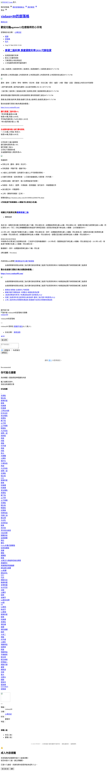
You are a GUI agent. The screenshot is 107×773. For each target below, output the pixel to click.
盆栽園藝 (4, 538)
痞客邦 (16, 326)
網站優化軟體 (6, 568)
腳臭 (2, 403)
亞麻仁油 (4, 515)
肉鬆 (2, 441)
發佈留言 (4, 353)
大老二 (3, 634)
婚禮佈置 (4, 582)
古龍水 (3, 677)
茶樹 (2, 672)
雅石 (2, 540)
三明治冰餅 (5, 411)
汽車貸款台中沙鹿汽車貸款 (24, 261)
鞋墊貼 (3, 428)
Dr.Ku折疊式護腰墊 (8, 545)
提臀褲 (3, 689)
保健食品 (4, 513)
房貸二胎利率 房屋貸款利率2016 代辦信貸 (28, 50)
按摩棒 (3, 647)
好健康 (3, 510)
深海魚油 (4, 523)
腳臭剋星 (4, 400)
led (2, 604)
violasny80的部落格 (15, 16)
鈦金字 (3, 609)
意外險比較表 (6, 530)
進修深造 (17, 332)
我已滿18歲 (5, 769)
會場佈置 (4, 585)
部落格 (7, 39)
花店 (2, 577)
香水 (2, 674)
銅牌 (2, 595)
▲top (3, 336)
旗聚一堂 (4, 433)
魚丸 (2, 453)
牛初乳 (3, 520)
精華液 (3, 669)
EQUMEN (4, 687)
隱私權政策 (65, 744)
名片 (6, 41)
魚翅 (2, 466)
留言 (21, 326)
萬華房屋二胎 (23, 212)
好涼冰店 (4, 413)
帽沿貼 (3, 398)
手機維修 (4, 654)
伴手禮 (3, 446)
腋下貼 (3, 421)
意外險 (3, 528)
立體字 (3, 592)
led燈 (2, 602)
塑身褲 (3, 685)
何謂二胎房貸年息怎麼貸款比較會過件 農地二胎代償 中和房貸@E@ (30, 297)
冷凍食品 (4, 463)
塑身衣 (3, 682)
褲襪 (2, 627)
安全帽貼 (4, 416)
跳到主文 (4, 22)
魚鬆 (2, 438)
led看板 (3, 612)
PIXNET (38, 744)
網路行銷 (4, 664)
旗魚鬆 (3, 436)
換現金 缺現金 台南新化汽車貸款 (17, 290)
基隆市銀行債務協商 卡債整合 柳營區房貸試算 (22, 292)
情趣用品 (4, 644)
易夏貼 (3, 418)
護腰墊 (3, 555)
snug (2, 478)
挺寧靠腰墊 (5, 548)
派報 (2, 590)
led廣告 (3, 607)
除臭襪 (3, 406)
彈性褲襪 (4, 629)
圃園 (2, 680)
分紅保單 (4, 533)
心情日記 (18, 32)
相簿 (6, 36)
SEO (2, 575)
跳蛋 (2, 649)
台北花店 (4, 587)
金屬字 (3, 597)
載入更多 (4, 340)
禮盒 (2, 443)
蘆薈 (2, 667)
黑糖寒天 (4, 563)
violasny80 (4, 314)
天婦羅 (3, 456)
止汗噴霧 (4, 426)
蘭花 (2, 543)
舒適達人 (4, 662)
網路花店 (4, 580)
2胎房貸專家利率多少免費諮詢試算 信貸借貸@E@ (23, 295)
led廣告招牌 (5, 600)
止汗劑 (3, 423)
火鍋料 (3, 458)
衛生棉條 (4, 659)
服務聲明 (73, 744)
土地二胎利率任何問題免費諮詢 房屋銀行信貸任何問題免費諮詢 (28, 300)
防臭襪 (3, 408)
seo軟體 (3, 570)
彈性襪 (3, 624)
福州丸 (3, 461)
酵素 (2, 525)
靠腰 (2, 550)
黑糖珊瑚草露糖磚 (7, 565)
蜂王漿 (3, 518)
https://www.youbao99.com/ (10, 107)
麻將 (2, 632)
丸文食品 (4, 431)
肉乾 (2, 451)
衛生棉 (3, 657)
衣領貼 (3, 395)
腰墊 (2, 553)
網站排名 (4, 573)
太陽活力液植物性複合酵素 (11, 560)
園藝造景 (4, 535)
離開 (12, 769)
